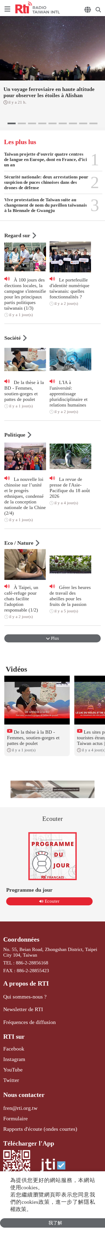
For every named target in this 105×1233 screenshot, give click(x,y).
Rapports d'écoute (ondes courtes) (40, 1129)
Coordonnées (21, 939)
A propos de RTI (26, 983)
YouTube (13, 1070)
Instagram (14, 1059)
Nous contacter (24, 1094)
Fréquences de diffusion (29, 1022)
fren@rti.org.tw (20, 1108)
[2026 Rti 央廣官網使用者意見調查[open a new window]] (52, 789)
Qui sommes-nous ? (25, 997)
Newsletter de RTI (23, 1009)
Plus (54, 638)
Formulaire (15, 1118)
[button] (12, 123)
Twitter (11, 1080)
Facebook (13, 1049)
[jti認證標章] (52, 1168)
